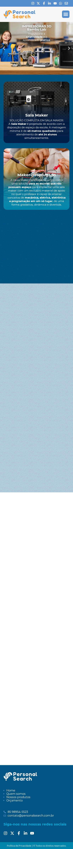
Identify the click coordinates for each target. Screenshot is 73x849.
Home (10, 790)
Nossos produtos (18, 797)
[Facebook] (44, 3)
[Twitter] (13, 833)
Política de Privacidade (19, 845)
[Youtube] (56, 3)
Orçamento (14, 800)
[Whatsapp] (61, 3)
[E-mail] (67, 3)
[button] (65, 14)
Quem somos (16, 793)
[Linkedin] (50, 3)
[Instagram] (33, 3)
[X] (39, 3)
